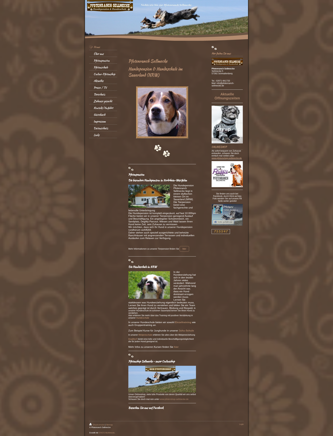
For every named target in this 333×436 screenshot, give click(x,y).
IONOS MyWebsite (107, 433)
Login (241, 424)
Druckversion (98, 425)
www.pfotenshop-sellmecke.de (174, 399)
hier (176, 346)
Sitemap (109, 425)
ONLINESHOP (219, 147)
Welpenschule (145, 335)
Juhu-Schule (186, 330)
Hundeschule (142, 318)
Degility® (132, 339)
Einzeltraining (183, 322)
